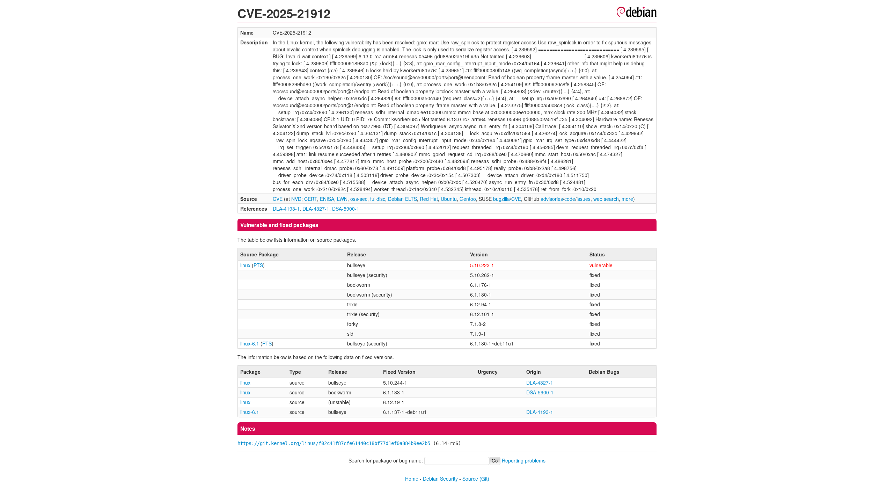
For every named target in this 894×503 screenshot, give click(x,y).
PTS (258, 265)
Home (411, 478)
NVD (296, 198)
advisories (552, 198)
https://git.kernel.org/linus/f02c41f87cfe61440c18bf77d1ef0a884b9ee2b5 (333, 443)
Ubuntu (449, 198)
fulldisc (377, 198)
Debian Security (440, 478)
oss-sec (358, 198)
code (569, 198)
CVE (278, 198)
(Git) (484, 478)
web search (606, 198)
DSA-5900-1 (345, 208)
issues (584, 198)
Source (470, 478)
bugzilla (501, 198)
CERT (310, 198)
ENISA (327, 198)
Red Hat (429, 198)
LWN (342, 198)
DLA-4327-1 (315, 208)
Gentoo (468, 198)
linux (245, 265)
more (627, 198)
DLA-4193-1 (286, 208)
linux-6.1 (249, 343)
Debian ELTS (402, 198)
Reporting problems (523, 460)
